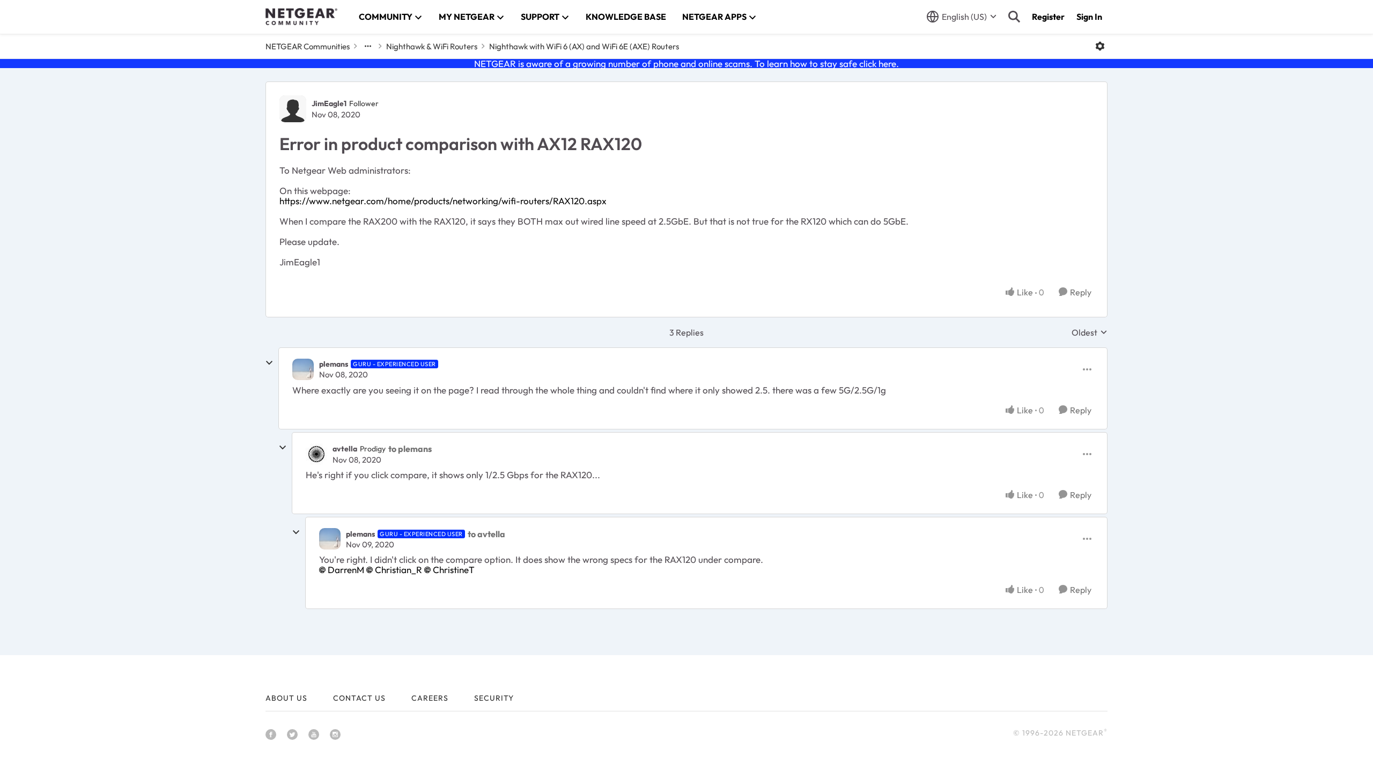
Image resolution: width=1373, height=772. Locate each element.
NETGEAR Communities (307, 46)
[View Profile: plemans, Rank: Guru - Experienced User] (303, 369)
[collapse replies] (269, 363)
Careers (429, 698)
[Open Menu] (1100, 46)
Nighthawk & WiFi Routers (431, 46)
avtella (345, 448)
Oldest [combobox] (1090, 332)
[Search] (1014, 16)
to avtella (486, 534)
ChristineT (454, 569)
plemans (333, 364)
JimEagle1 (329, 103)
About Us (286, 698)
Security (494, 698)
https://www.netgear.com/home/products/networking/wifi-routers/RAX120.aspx (443, 200)
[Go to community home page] (301, 16)
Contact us (359, 698)
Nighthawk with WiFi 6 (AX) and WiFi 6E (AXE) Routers (584, 46)
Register (1048, 16)
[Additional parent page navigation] (367, 46)
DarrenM (346, 569)
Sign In (1089, 16)
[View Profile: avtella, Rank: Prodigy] (316, 454)
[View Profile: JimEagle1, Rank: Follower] (292, 108)
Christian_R (398, 569)
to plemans (410, 448)
